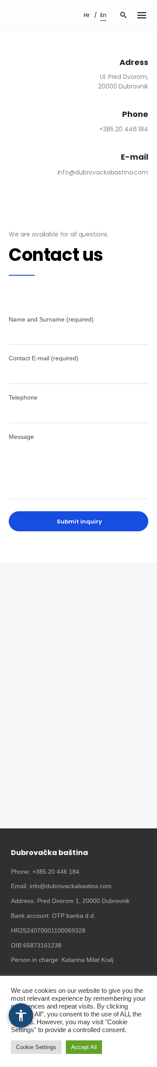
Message (21, 436)
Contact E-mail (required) (43, 358)
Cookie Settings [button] (36, 1047)
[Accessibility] (21, 1015)
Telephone (23, 397)
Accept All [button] (84, 1047)
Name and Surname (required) (51, 319)
